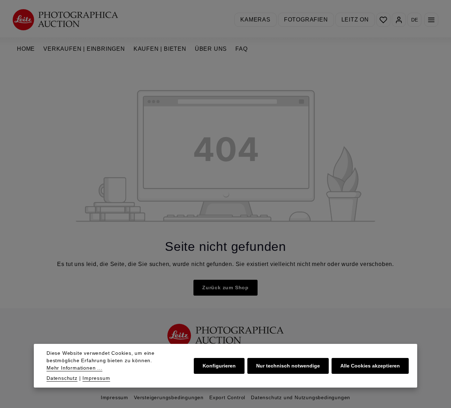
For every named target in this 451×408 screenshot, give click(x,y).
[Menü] (431, 20)
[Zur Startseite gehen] (65, 19)
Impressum (114, 397)
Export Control (227, 397)
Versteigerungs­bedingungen (169, 397)
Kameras (255, 20)
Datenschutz (62, 378)
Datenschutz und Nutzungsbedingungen (300, 397)
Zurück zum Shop (225, 287)
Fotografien (306, 20)
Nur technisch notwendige (288, 366)
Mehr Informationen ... (75, 368)
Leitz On (355, 20)
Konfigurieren (219, 366)
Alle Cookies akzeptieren (370, 366)
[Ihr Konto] (399, 20)
